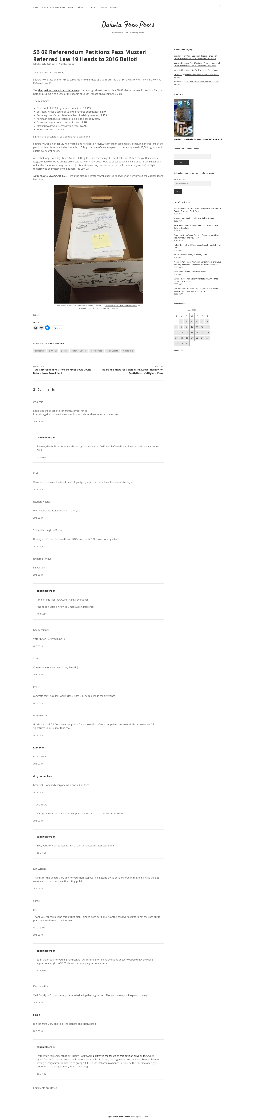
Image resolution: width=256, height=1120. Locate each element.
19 (202, 332)
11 (197, 327)
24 (192, 338)
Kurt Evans (39, 747)
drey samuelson (42, 776)
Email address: (180, 179)
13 (208, 327)
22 (182, 338)
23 (187, 338)
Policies (90, 7)
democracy (39, 351)
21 (176, 338)
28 (176, 343)
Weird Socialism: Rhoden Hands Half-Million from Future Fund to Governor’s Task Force (196, 57)
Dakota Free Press (128, 25)
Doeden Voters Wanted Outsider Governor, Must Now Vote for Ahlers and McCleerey (196, 236)
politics (64, 351)
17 (192, 332)
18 (197, 332)
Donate (71, 7)
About (80, 7)
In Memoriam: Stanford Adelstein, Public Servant (199, 70)
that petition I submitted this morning (59, 90)
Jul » (181, 350)
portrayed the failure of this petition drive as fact (120, 1055)
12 (202, 327)
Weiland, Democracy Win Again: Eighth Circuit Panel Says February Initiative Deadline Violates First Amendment (197, 263)
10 (192, 327)
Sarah (36, 1014)
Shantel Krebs (96, 351)
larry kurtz (178, 74)
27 (208, 338)
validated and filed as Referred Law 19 (121, 305)
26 (202, 338)
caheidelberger (46, 437)
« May (176, 350)
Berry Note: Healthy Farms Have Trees (190, 271)
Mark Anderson (180, 63)
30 (187, 343)
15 (182, 332)
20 (208, 332)
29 (182, 343)
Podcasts (103, 7)
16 (187, 332)
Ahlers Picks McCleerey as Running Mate (190, 254)
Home (35, 7)
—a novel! (53, 7)
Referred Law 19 (79, 351)
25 (197, 338)
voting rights (128, 351)
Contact (113, 7)
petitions (53, 351)
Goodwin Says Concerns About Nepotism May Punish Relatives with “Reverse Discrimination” (196, 290)
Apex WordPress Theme (119, 1116)
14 (176, 332)
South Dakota (55, 343)
